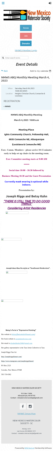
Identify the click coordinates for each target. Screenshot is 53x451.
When (10, 88)
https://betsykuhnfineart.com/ (23, 334)
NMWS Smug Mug (26, 413)
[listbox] (41, 70)
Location (9, 93)
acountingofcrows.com (23, 339)
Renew (26, 27)
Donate (26, 43)
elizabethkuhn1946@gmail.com (21, 343)
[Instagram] (30, 406)
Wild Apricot (29, 448)
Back (6, 71)
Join (26, 35)
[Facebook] (23, 406)
